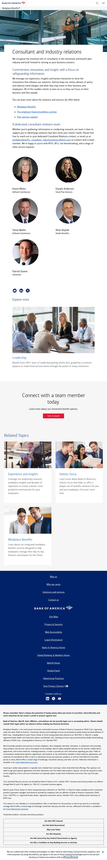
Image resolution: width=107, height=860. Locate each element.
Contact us (53, 599)
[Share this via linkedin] (21, 290)
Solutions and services (54, 592)
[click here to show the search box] (97, 3)
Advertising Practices (53, 678)
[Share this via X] (27, 290)
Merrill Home (53, 663)
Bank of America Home (53, 647)
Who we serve (53, 584)
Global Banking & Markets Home (53, 655)
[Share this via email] (14, 290)
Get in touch (53, 415)
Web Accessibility (53, 632)
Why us (53, 576)
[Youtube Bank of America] (59, 698)
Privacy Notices (71, 857)
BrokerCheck (53, 670)
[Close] (103, 852)
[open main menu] (103, 3)
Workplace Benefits (26, 106)
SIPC (52, 738)
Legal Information (53, 639)
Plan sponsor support (27, 117)
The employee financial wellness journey (37, 111)
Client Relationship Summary (26, 762)
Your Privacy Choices (53, 686)
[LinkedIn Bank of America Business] (47, 698)
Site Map (53, 616)
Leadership (19, 358)
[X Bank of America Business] (53, 698)
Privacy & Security (53, 624)
